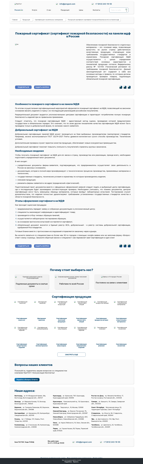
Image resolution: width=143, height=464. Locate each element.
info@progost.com (67, 4)
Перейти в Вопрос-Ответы (27, 380)
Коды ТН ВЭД (29, 442)
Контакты (96, 10)
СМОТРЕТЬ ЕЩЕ (71, 355)
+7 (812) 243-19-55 (103, 4)
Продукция (65, 10)
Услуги (34, 10)
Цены (81, 10)
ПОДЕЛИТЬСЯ (23, 87)
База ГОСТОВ (19, 442)
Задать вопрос (42, 87)
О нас (49, 10)
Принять (76, 461)
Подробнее (68, 461)
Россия (18, 10)
